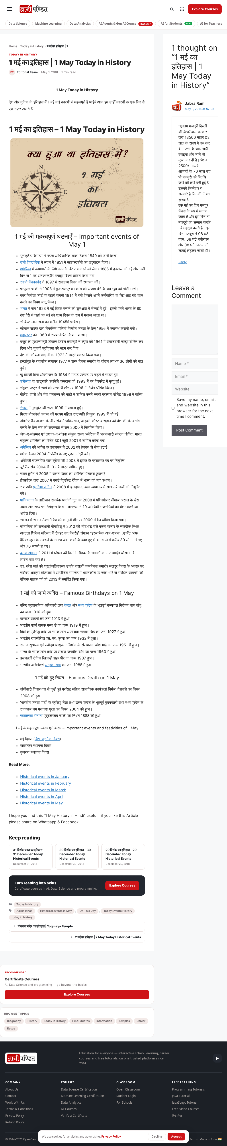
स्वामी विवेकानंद (30, 282)
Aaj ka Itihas (24, 910)
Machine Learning (48, 24)
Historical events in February (45, 783)
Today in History (32, 46)
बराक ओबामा (28, 553)
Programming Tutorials (188, 1089)
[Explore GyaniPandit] (182, 9)
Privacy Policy (14, 1116)
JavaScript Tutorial (184, 1102)
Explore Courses (205, 9)
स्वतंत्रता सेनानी (31, 715)
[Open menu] (9, 9)
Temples (124, 1021)
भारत (23, 308)
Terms (194, 1139)
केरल (67, 605)
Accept (176, 1136)
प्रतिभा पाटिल (42, 487)
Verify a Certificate (74, 1116)
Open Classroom (128, 1089)
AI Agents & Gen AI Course (125, 24)
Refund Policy (14, 1122)
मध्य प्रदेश (85, 605)
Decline (156, 1136)
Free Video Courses (185, 1109)
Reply (182, 262)
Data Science (17, 24)
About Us (11, 1089)
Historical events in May (41, 803)
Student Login (126, 1096)
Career (141, 1021)
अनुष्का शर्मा (53, 665)
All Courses (68, 1109)
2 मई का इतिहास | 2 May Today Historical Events (108, 937)
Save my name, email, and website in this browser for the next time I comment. (196, 408)
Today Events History (118, 910)
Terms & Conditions (19, 1109)
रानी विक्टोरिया (30, 262)
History (32, 1021)
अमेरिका (25, 269)
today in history (22, 917)
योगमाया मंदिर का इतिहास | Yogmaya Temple (45, 926)
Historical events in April (41, 796)
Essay (11, 1028)
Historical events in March (43, 790)
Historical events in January (44, 776)
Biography (14, 1021)
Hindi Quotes (81, 1021)
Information (104, 1021)
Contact (10, 1096)
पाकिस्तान (27, 500)
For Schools (124, 1102)
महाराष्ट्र (26, 335)
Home (13, 46)
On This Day (88, 910)
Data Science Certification (79, 1089)
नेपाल (23, 408)
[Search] (172, 9)
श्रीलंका (25, 381)
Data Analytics (80, 24)
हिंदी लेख (177, 1116)
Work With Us (15, 1102)
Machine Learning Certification (82, 1096)
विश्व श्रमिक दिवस (47, 739)
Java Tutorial (181, 1096)
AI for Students (176, 24)
